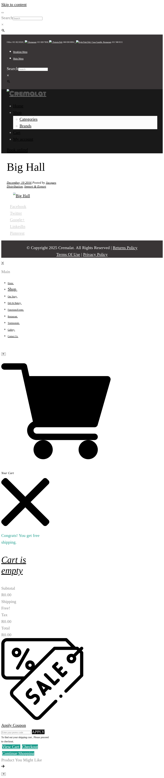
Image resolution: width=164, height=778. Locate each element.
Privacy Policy (95, 254)
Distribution (15, 186)
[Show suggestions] (3, 354)
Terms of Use (68, 254)
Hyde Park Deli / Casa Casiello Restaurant (95, 42)
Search (7, 18)
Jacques (51, 182)
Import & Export (35, 186)
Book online (17, 150)
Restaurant (31, 42)
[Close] (2, 265)
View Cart (11, 746)
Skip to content (14, 4)
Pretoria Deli (57, 42)
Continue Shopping (18, 753)
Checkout (30, 746)
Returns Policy (125, 247)
